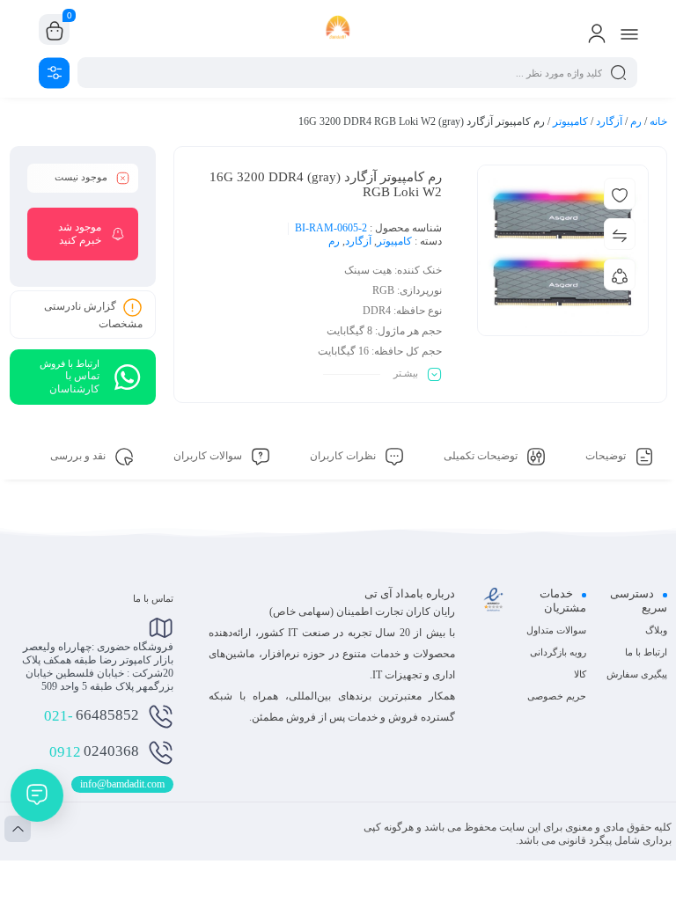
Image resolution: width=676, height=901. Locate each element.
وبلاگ (656, 630)
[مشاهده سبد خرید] (54, 29)
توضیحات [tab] (606, 456)
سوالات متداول (556, 630)
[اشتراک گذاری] (620, 274)
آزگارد (609, 121)
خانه (658, 121)
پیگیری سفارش (636, 674)
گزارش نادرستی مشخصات (93, 315)
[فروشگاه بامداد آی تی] (338, 29)
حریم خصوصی (556, 696)
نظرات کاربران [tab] (344, 456)
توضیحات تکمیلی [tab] (482, 456)
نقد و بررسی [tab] (79, 456)
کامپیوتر (570, 121)
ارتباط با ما (646, 652)
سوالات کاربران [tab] (209, 456)
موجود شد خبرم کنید (79, 233)
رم (636, 121)
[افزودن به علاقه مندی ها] (620, 193)
